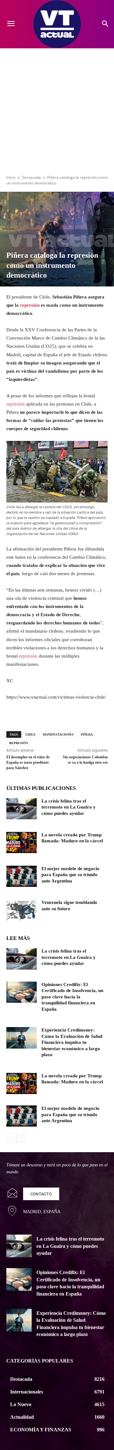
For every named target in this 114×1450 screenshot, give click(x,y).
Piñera (87, 734)
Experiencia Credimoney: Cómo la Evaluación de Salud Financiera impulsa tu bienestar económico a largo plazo (71, 1042)
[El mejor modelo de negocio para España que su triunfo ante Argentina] (21, 876)
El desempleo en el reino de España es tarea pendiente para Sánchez (28, 762)
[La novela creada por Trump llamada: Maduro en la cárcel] (21, 842)
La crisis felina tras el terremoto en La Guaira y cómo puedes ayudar (68, 807)
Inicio (11, 177)
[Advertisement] (57, 108)
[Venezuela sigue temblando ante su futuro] (21, 910)
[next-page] (20, 1138)
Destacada (31, 177)
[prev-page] (10, 1138)
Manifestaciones (58, 734)
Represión (18, 743)
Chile (30, 734)
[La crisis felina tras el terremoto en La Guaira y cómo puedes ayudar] (21, 808)
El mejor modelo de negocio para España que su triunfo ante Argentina (70, 874)
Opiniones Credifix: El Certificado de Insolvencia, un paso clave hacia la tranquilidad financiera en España (72, 997)
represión (30, 305)
